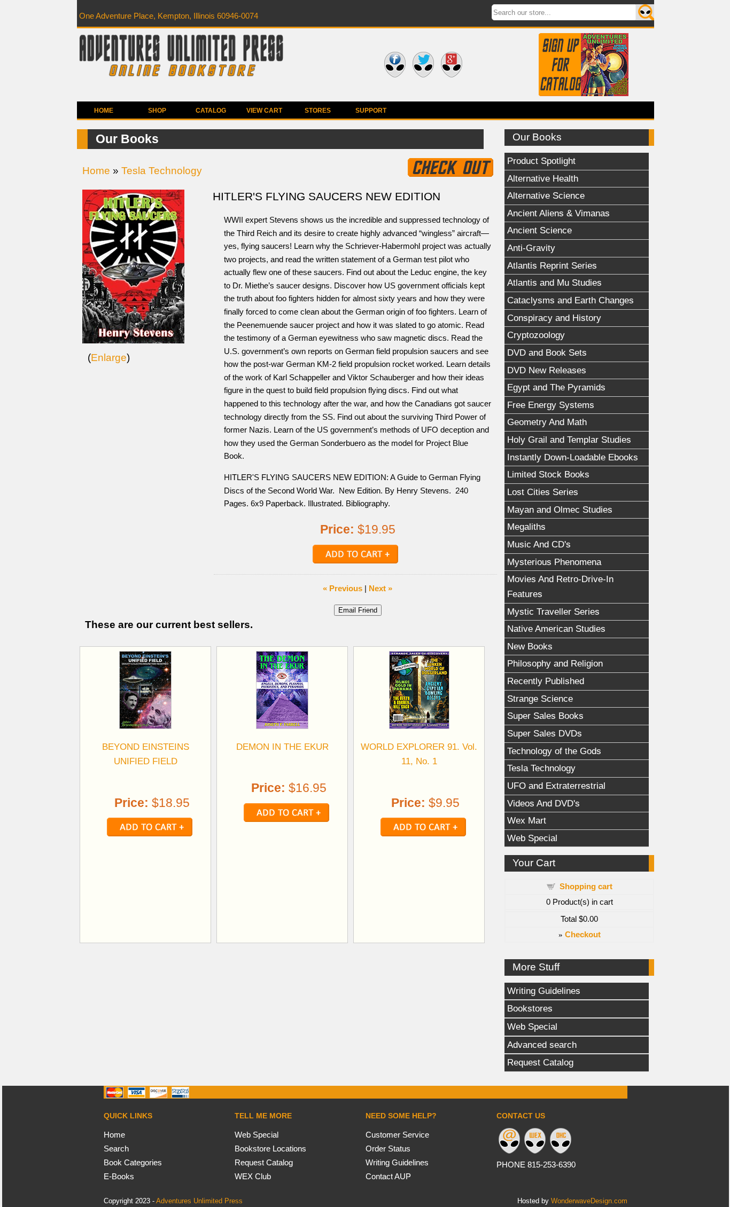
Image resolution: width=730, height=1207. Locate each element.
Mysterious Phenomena (554, 562)
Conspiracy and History (554, 317)
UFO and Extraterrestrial (556, 785)
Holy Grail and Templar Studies (569, 439)
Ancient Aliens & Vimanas (558, 213)
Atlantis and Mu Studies (554, 282)
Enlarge (109, 357)
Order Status (388, 1148)
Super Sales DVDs (544, 733)
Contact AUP (388, 1176)
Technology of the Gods (554, 751)
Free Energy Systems (550, 404)
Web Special (532, 838)
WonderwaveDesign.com (589, 1201)
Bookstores (530, 1008)
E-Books (119, 1176)
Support (370, 110)
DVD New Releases (546, 370)
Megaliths (526, 526)
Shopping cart (586, 886)
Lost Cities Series (542, 492)
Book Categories (133, 1162)
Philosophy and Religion (555, 663)
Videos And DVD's (543, 803)
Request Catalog (540, 1062)
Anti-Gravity (531, 247)
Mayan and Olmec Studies (559, 509)
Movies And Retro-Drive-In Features (560, 586)
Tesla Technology (541, 768)
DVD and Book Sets (547, 352)
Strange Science (540, 698)
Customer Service (397, 1134)
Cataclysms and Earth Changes (570, 300)
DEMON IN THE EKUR (282, 746)
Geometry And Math (547, 422)
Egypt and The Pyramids (556, 387)
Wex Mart (526, 820)
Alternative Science (546, 195)
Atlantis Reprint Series (552, 265)
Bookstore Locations (270, 1148)
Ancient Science (539, 230)
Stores (318, 110)
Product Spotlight (541, 160)
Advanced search (542, 1044)
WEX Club (253, 1176)
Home (103, 110)
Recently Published (545, 681)
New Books (530, 646)
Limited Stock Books (548, 474)
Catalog (211, 110)
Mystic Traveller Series (553, 611)
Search (116, 1148)
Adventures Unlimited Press (199, 1201)
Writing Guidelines (543, 990)
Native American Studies (556, 628)
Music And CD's (539, 544)
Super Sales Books (545, 715)
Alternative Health (542, 178)
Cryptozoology (536, 335)
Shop (157, 110)
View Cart (264, 110)
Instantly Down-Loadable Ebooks (572, 457)
